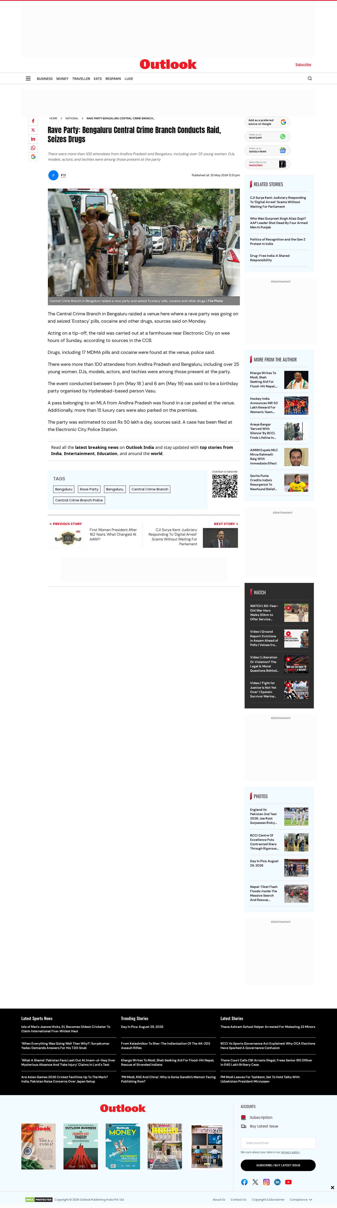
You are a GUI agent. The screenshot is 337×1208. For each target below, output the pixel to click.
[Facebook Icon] (244, 1182)
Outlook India (140, 447)
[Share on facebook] (33, 121)
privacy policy (290, 1152)
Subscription (261, 1117)
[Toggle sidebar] (28, 78)
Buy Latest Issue (264, 1126)
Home (53, 118)
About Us (219, 1200)
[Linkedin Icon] (277, 1182)
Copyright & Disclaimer (268, 1200)
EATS (98, 79)
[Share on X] (33, 130)
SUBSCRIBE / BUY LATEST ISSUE (278, 1165)
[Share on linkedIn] (33, 138)
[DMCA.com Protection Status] (39, 1199)
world (156, 453)
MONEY (62, 79)
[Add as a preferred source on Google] (33, 156)
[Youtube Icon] (288, 1182)
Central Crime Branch (150, 489)
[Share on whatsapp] (33, 147)
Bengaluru (63, 489)
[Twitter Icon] (255, 1182)
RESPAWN (113, 79)
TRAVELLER (81, 79)
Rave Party (89, 489)
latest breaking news (97, 447)
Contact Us (238, 1200)
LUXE (129, 79)
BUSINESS (45, 79)
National (72, 118)
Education (107, 453)
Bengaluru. (115, 489)
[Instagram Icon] (266, 1182)
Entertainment (79, 453)
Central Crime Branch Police (79, 500)
